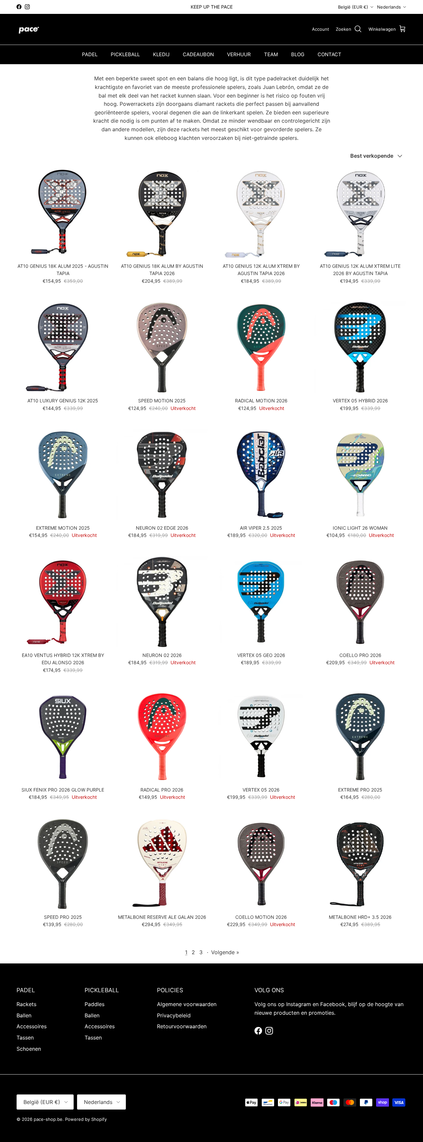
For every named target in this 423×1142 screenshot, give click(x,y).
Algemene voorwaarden (186, 1004)
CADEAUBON (198, 54)
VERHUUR (239, 54)
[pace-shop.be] (29, 29)
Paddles (94, 1004)
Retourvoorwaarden (182, 1026)
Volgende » (225, 952)
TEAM (271, 54)
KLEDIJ (161, 54)
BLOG (297, 54)
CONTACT (329, 54)
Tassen (25, 1037)
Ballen (24, 1015)
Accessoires (32, 1026)
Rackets (26, 1004)
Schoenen (29, 1048)
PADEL (89, 54)
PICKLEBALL (125, 54)
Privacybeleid (174, 1015)
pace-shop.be (48, 1119)
